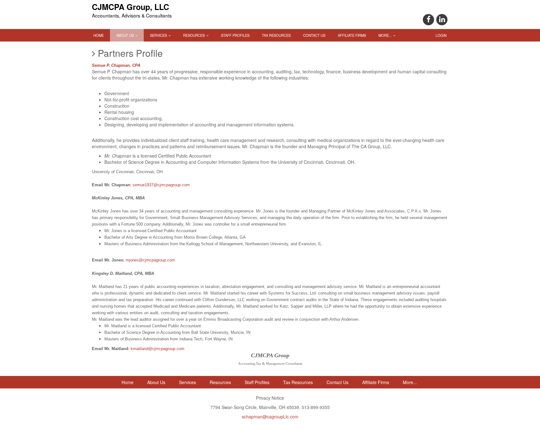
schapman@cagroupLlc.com (270, 416)
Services (159, 35)
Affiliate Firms (352, 35)
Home (98, 35)
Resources (194, 35)
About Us (125, 35)
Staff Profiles (235, 35)
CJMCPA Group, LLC (130, 6)
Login (441, 35)
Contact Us (314, 35)
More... (385, 35)
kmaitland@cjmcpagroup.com (157, 348)
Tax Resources (276, 35)
